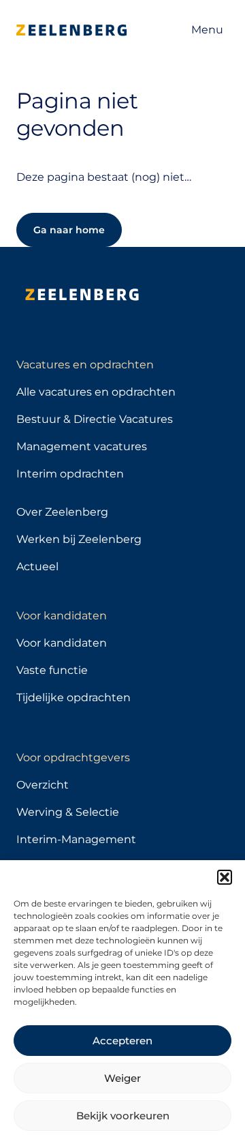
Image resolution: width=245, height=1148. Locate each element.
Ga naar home (69, 230)
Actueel (37, 566)
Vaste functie (52, 670)
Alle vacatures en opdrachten (96, 391)
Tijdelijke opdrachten (73, 697)
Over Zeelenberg (62, 511)
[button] (224, 877)
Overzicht (42, 784)
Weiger (122, 1078)
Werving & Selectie (67, 812)
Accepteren (122, 1040)
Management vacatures (81, 446)
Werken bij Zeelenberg (79, 539)
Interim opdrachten (70, 473)
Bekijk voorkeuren (122, 1115)
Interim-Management (76, 839)
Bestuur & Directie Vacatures (94, 419)
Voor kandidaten (61, 642)
